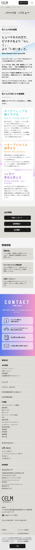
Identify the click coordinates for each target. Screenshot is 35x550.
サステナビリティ (8, 443)
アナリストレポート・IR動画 (10, 405)
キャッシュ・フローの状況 (10, 415)
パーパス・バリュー (8, 368)
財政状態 (4, 407)
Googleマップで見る (10, 515)
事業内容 (5, 360)
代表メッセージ (17, 217)
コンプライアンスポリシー (8, 533)
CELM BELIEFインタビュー (11, 392)
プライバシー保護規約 (23, 541)
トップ (2, 7)
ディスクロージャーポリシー (10, 422)
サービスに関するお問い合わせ (16, 320)
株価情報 (4, 434)
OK (17, 546)
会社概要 (17, 230)
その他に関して (6, 458)
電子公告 (4, 436)
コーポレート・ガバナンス (10, 424)
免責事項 (4, 429)
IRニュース (5, 412)
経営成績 (4, 432)
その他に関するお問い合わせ (19, 345)
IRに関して (5, 456)
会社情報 (8, 7)
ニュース (5, 382)
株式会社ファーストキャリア (10, 478)
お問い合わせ (23, 2)
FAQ (3, 417)
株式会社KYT (6, 488)
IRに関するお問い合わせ (18, 337)
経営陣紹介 (17, 224)
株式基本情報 (6, 427)
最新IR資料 (5, 419)
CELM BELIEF (7, 397)
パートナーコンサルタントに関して (12, 453)
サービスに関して (7, 451)
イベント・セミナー (8, 387)
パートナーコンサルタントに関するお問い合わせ (19, 329)
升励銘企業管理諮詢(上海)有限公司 (12, 473)
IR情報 (4, 402)
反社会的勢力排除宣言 (23, 533)
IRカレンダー (6, 410)
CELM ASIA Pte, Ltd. (8, 475)
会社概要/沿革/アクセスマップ (11, 375)
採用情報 (5, 465)
